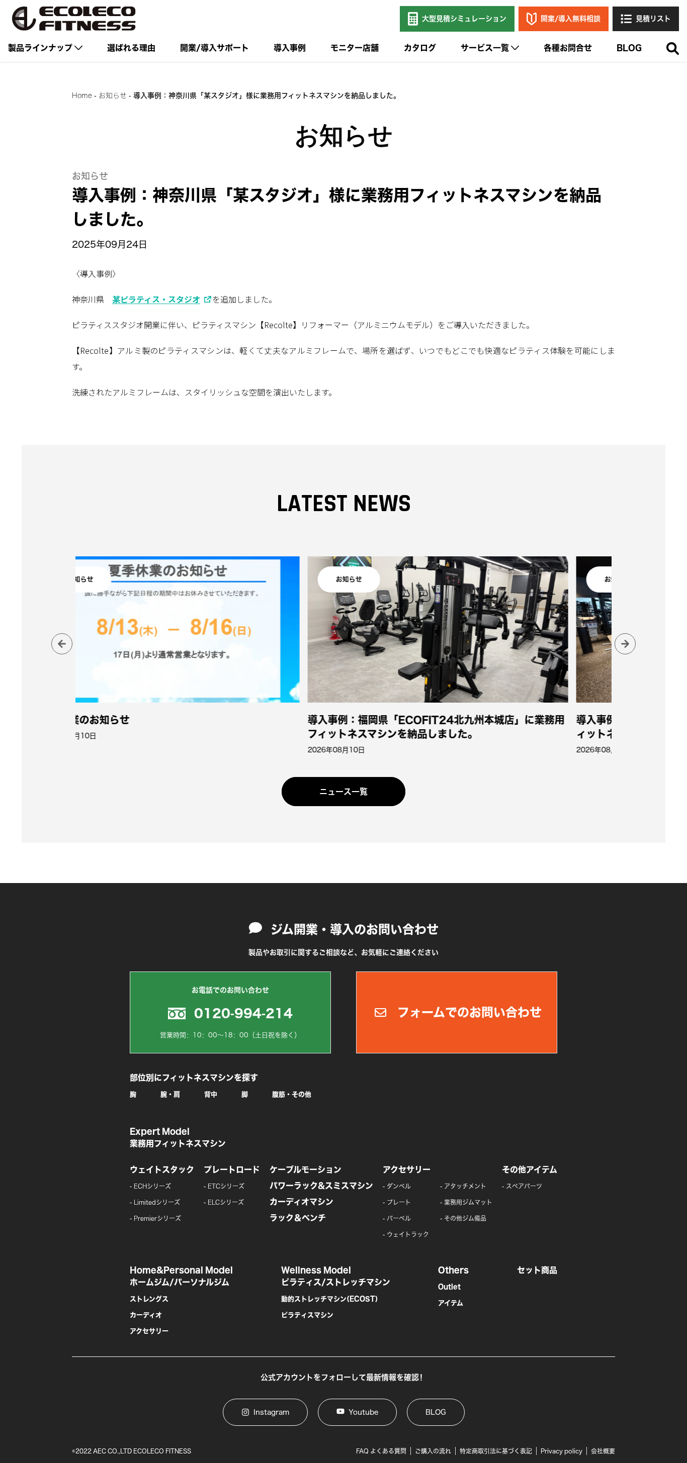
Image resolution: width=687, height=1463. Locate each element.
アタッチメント (465, 1186)
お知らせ (113, 95)
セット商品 (537, 1270)
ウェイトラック (408, 1234)
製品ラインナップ (40, 48)
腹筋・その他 (291, 1094)
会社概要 (603, 1451)
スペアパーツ (524, 1186)
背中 (210, 1094)
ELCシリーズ (226, 1202)
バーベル (399, 1218)
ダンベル (399, 1186)
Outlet (449, 1287)
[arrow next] (625, 643)
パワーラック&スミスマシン (321, 1186)
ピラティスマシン (307, 1315)
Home (82, 95)
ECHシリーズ (152, 1186)
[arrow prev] (61, 643)
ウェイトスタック (162, 1169)
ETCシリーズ (226, 1186)
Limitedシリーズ (157, 1202)
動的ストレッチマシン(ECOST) (329, 1299)
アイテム (450, 1303)
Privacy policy (561, 1451)
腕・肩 (170, 1094)
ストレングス (149, 1299)
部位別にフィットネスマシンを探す (194, 1078)
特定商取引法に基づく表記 (496, 1451)
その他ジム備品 (465, 1218)
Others (453, 1270)
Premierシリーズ (157, 1218)
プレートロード (232, 1169)
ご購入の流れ (433, 1451)
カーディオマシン (301, 1202)
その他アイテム (529, 1169)
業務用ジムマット (468, 1202)
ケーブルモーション (305, 1169)
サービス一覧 (485, 48)
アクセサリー (407, 1169)
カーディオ (146, 1315)
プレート (399, 1202)
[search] (672, 49)
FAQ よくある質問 (381, 1451)
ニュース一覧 (343, 792)
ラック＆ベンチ (298, 1218)
